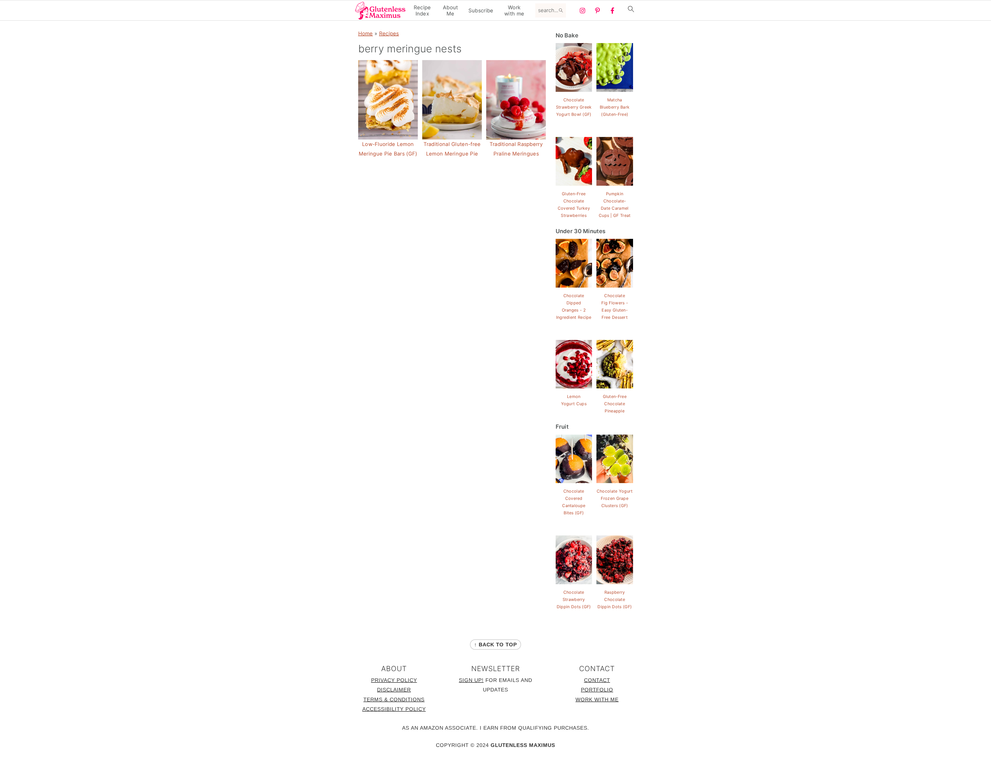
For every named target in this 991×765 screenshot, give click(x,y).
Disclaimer (394, 690)
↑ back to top (495, 644)
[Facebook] (612, 10)
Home (365, 33)
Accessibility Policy (394, 709)
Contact (597, 680)
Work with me (514, 10)
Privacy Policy (394, 680)
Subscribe (480, 10)
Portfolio (597, 690)
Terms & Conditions (394, 699)
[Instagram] (582, 10)
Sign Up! (471, 680)
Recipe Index (422, 10)
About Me (450, 10)
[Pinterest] (597, 10)
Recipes (389, 33)
